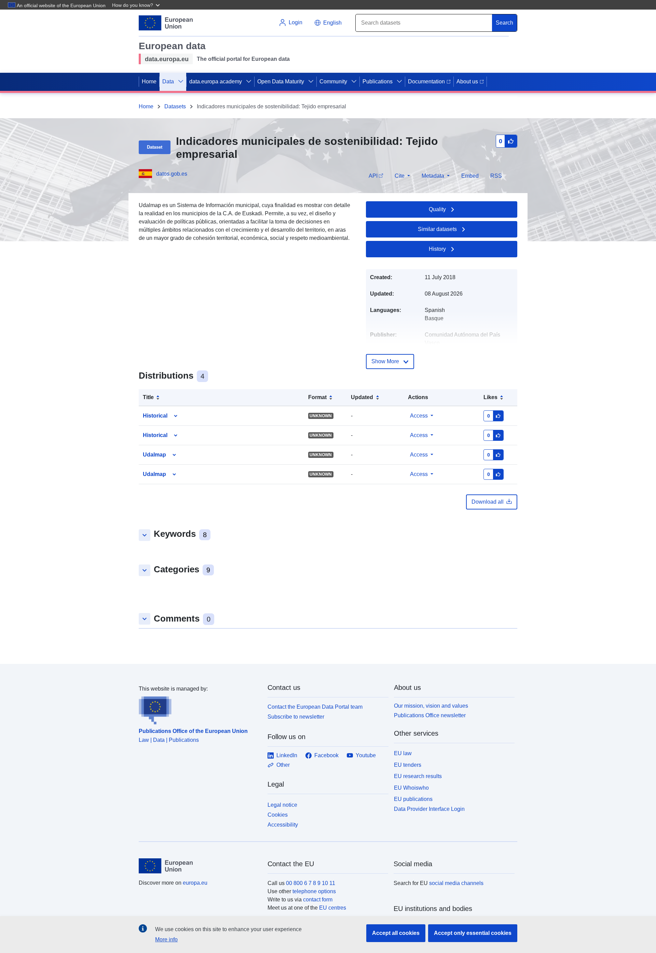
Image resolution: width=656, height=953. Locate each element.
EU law (403, 753)
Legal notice (282, 805)
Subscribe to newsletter (296, 717)
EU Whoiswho (411, 788)
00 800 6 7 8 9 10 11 (310, 883)
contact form (317, 899)
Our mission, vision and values (431, 706)
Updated (362, 397)
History (437, 249)
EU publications (413, 799)
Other (283, 765)
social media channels (456, 883)
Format (317, 397)
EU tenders (407, 765)
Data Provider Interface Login (429, 809)
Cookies (278, 815)
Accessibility (283, 825)
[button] (136, 5)
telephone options (314, 891)
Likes (490, 397)
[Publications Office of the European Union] (199, 708)
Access (419, 416)
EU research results (418, 776)
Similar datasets (437, 229)
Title (148, 397)
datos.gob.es (171, 174)
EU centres (332, 908)
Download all (488, 502)
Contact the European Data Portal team (315, 707)
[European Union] (199, 865)
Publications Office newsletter (430, 715)
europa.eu (195, 883)
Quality (437, 209)
